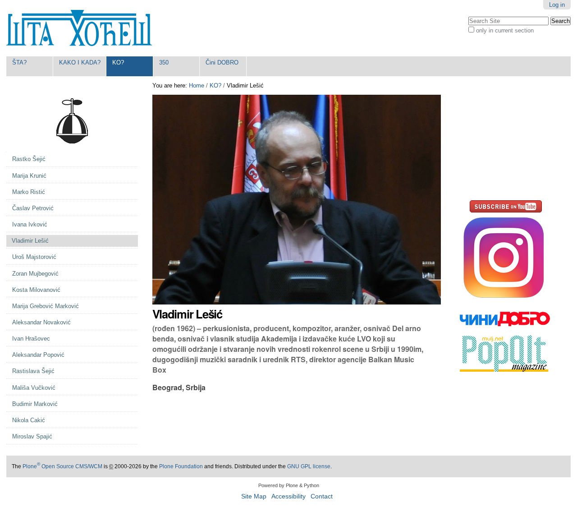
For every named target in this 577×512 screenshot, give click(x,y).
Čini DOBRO (222, 62)
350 (164, 62)
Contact (322, 496)
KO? (118, 62)
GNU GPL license (308, 466)
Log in (557, 4)
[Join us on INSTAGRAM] (505, 299)
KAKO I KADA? (80, 62)
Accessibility (288, 496)
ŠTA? (19, 62)
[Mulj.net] (505, 368)
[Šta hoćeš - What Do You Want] (79, 28)
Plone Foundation (181, 466)
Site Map (253, 496)
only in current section (505, 30)
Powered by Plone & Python (288, 485)
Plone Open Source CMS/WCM (62, 466)
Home (196, 85)
